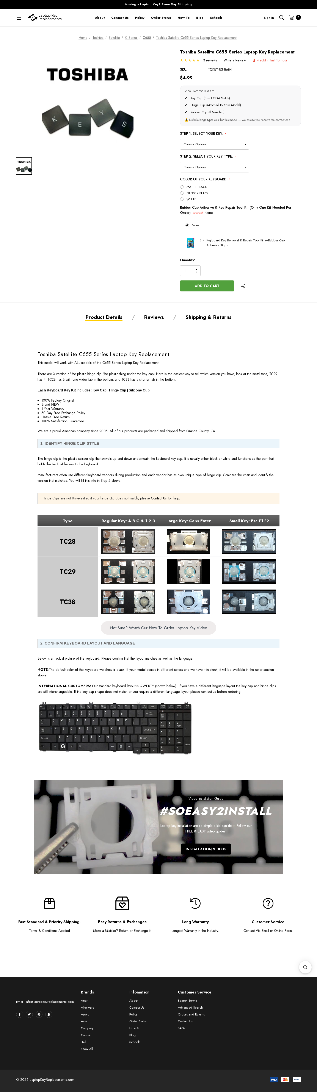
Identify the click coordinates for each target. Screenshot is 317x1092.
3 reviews (210, 60)
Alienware (87, 1007)
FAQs (181, 1028)
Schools (134, 1042)
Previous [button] (73, 4)
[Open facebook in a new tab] (19, 1014)
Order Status (138, 1021)
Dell (83, 1042)
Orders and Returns (191, 1014)
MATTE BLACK (197, 187)
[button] (305, 967)
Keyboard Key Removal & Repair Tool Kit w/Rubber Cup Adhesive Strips (246, 243)
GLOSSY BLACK (198, 193)
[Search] (281, 17)
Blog (132, 1035)
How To (134, 1028)
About (133, 1000)
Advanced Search (190, 1007)
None (195, 225)
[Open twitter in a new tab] (29, 1014)
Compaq (87, 1028)
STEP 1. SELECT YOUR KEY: (203, 133)
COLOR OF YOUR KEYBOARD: (205, 179)
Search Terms (187, 1000)
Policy (133, 1014)
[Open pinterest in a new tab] (39, 1014)
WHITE (191, 199)
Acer (84, 1000)
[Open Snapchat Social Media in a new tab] (48, 1014)
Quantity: (187, 260)
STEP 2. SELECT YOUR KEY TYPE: (208, 156)
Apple (85, 1014)
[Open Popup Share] (242, 285)
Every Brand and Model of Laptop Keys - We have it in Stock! (158, 4)
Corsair (86, 1035)
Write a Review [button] (235, 60)
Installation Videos (206, 848)
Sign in (269, 17)
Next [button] (243, 4)
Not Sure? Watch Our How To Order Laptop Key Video (158, 628)
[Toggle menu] (19, 17)
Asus (84, 1021)
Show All (87, 1049)
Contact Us (159, 498)
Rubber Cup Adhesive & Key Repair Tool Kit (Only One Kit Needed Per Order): (235, 210)
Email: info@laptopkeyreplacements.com (45, 1001)
